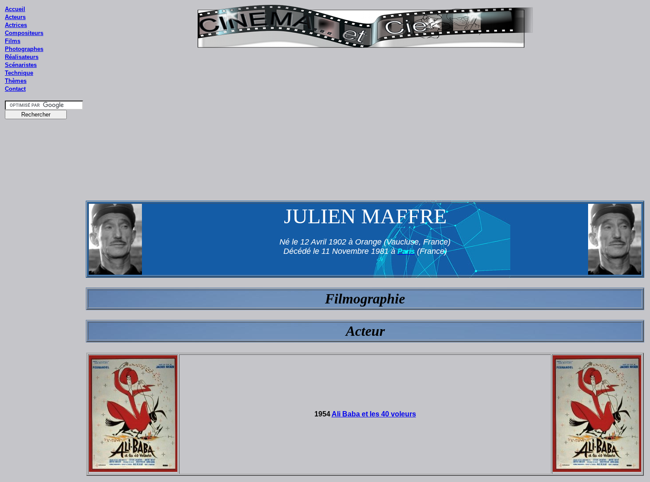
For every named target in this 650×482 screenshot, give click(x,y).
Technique (19, 73)
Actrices (16, 25)
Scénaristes (21, 65)
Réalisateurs (21, 57)
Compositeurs (24, 33)
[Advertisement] (44, 292)
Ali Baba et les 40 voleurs (374, 414)
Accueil (15, 9)
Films (12, 41)
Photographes (24, 49)
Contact (15, 89)
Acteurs (15, 17)
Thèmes (16, 81)
